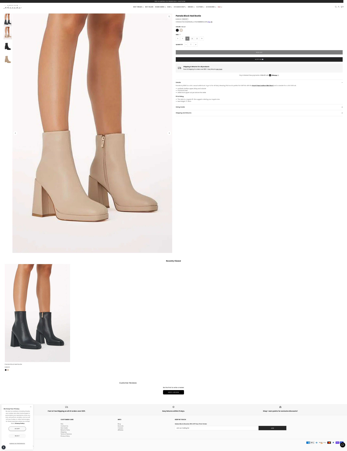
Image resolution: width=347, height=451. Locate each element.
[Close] (31, 407)
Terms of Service (66, 434)
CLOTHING (199, 7)
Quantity (179, 44)
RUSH (169, 7)
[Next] (169, 133)
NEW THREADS (137, 7)
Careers (120, 428)
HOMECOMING (159, 7)
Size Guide (64, 428)
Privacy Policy (65, 436)
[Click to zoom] (169, 16)
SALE (219, 7)
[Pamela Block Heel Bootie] (37, 313)
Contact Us (64, 426)
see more (219, 69)
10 (201, 38)
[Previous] (15, 133)
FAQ (62, 424)
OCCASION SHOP (179, 7)
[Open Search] (336, 6)
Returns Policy (65, 430)
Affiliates (120, 430)
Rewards (120, 426)
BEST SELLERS (149, 7)
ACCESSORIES (210, 7)
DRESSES (190, 7)
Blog (119, 424)
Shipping (64, 432)
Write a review (173, 392)
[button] (3, 447)
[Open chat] (342, 444)
